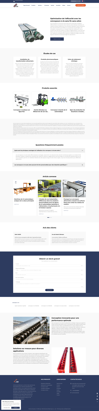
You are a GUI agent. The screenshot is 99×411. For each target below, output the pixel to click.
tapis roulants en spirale (20, 305)
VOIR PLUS (16, 204)
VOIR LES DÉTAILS (21, 99)
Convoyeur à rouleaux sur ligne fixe (21, 110)
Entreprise (46, 5)
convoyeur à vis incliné (74, 305)
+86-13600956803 (75, 390)
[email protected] (19, 0)
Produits (33, 5)
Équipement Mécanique (45, 383)
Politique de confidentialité (63, 408)
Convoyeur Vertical (44, 390)
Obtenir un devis (80, 5)
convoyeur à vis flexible (33, 305)
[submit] (80, 1)
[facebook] (97, 396)
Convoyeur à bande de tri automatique (59, 110)
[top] (97, 402)
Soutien (52, 5)
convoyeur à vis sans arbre (60, 305)
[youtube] (97, 393)
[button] (48, 217)
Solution (40, 5)
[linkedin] (97, 399)
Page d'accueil (26, 5)
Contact (68, 5)
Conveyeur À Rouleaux (45, 388)
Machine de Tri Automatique (46, 385)
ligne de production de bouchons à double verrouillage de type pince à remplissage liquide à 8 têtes (77, 110)
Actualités (58, 5)
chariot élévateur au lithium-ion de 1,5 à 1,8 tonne (40, 110)
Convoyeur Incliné (44, 386)
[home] (16, 5)
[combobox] (17, 270)
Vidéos (63, 5)
